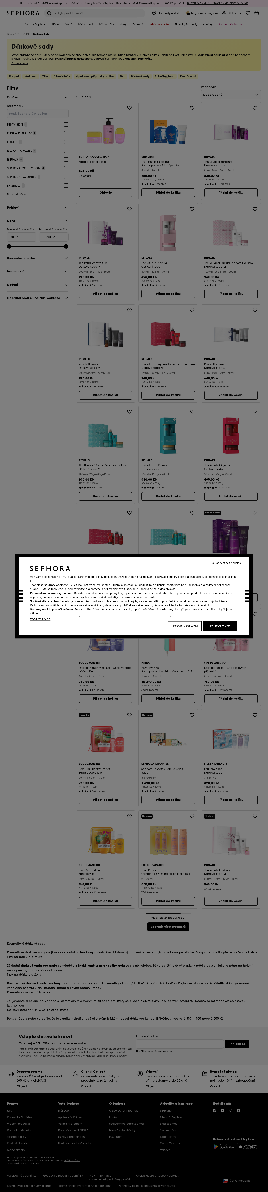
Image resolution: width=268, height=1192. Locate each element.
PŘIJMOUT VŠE (220, 626)
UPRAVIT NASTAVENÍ (184, 626)
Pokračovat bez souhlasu (226, 562)
